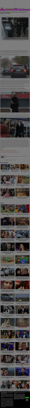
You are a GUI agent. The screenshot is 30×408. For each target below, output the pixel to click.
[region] (15, 399)
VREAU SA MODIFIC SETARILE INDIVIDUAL (27, 400)
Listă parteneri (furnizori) (16, 399)
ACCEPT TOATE (27, 397)
